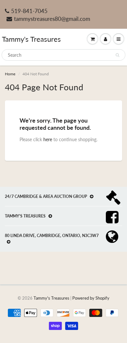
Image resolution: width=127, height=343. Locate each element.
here (47, 139)
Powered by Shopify (90, 298)
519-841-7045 (29, 10)
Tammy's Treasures (31, 39)
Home (10, 73)
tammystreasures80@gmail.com (52, 18)
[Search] (117, 55)
